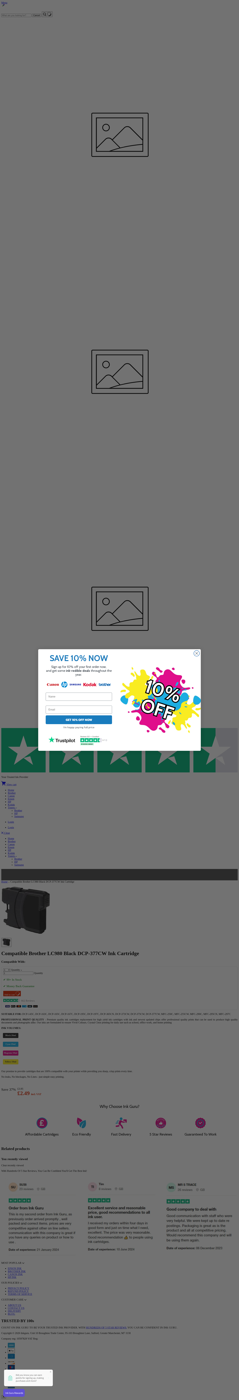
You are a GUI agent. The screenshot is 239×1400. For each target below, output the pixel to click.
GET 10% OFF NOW (79, 719)
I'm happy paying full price (78, 727)
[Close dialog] (196, 653)
